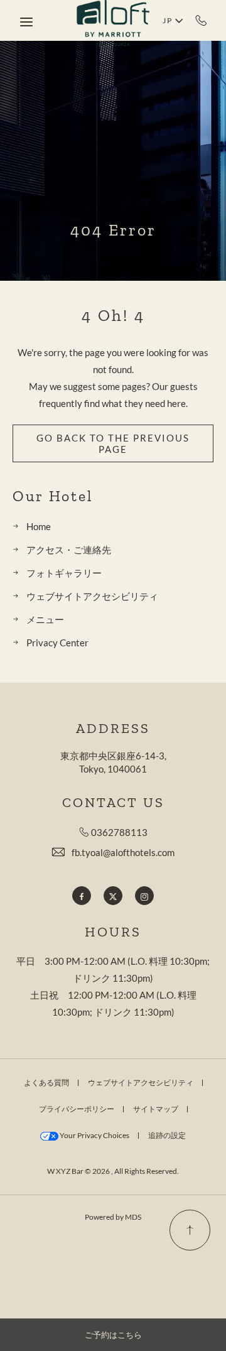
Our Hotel (53, 496)
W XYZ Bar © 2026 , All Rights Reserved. (113, 1171)
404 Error (113, 230)
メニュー (45, 619)
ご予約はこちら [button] (113, 1335)
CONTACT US (113, 803)
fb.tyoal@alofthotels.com (123, 852)
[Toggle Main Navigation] (26, 22)
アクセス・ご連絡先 (68, 549)
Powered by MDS (113, 1217)
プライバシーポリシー (76, 1109)
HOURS (113, 932)
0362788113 (201, 20)
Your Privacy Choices (93, 1135)
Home (38, 526)
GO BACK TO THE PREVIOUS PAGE (113, 443)
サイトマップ (155, 1109)
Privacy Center (57, 642)
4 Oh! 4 (113, 315)
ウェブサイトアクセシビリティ (92, 596)
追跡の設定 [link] (167, 1135)
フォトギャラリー (64, 572)
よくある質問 (46, 1082)
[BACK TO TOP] (190, 1230)
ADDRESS (113, 728)
